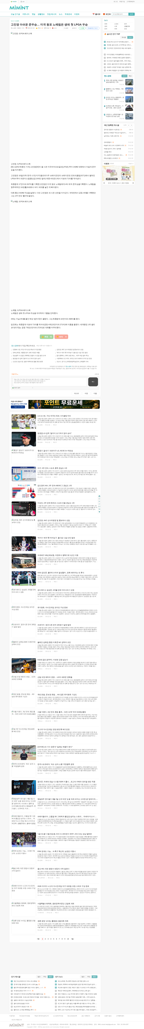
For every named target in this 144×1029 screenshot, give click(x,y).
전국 (105, 29)
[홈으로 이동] (19, 7)
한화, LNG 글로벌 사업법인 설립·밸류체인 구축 (114, 81)
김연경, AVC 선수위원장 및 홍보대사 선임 (70, 349)
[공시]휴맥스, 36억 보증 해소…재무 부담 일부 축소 (73, 355)
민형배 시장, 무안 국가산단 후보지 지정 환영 (27, 349)
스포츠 (116, 24)
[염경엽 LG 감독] (24, 439)
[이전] (104, 182)
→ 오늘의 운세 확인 (18, 407)
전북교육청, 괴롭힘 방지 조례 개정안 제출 (26, 352)
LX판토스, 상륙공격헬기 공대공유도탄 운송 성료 (114, 115)
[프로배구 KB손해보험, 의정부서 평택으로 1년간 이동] (24, 561)
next (99, 506)
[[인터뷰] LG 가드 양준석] (24, 752)
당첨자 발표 (108, 1016)
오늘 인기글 (15, 14)
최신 (130, 76)
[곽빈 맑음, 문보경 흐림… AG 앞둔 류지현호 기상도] (24, 700)
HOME (99, 496)
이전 (86, 393)
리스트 (76, 393)
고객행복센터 (120, 1016)
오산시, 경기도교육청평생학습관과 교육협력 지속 (72, 361)
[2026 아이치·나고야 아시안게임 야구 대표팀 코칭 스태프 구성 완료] (24, 892)
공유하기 (74, 28)
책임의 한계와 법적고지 (41, 1016)
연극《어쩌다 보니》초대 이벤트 (118, 183)
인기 (124, 76)
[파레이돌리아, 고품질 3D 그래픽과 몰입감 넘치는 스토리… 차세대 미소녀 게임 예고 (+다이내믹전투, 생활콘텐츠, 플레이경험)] (24, 822)
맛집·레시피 (51, 14)
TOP (99, 499)
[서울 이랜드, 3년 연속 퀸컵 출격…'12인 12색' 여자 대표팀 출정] (24, 717)
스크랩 (82, 28)
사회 (115, 26)
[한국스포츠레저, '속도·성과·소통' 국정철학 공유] (24, 770)
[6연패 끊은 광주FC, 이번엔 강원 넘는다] (24, 665)
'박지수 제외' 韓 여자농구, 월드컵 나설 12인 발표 (72, 352)
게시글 (124, 37)
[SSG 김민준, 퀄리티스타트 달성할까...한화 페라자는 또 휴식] (24, 578)
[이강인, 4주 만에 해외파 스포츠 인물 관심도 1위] (24, 508)
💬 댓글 (47, 28)
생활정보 (41, 14)
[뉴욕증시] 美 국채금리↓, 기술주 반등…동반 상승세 (114, 107)
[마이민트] (13, 1)
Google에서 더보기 (93, 28)
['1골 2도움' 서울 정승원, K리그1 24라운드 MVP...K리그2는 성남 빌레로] (24, 839)
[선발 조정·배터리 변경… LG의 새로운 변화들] (24, 683)
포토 (125, 29)
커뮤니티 (25, 14)
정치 (125, 24)
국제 (115, 29)
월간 (50, 976)
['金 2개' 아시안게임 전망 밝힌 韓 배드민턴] (24, 735)
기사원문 (66, 28)
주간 (44, 976)
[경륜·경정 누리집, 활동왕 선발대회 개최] (24, 926)
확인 (93, 381)
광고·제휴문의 (86, 1016)
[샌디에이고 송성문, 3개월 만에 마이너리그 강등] (24, 596)
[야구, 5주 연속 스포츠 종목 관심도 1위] (24, 474)
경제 (105, 26)
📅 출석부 (96, 14)
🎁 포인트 (107, 14)
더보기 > (131, 163)
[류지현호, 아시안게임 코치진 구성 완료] (24, 613)
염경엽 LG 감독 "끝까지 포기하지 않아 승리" (27, 358)
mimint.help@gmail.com (108, 1024)
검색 (131, 14)
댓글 (99, 509)
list (99, 504)
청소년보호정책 (72, 1016)
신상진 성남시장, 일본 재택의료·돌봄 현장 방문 (28, 361)
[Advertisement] (112, 8)
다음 (95, 393)
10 (68, 939)
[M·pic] (22, 1)
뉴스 (60, 14)
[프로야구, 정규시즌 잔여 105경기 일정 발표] (24, 630)
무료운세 (68, 14)
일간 (39, 976)
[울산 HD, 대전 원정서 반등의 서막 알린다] (24, 874)
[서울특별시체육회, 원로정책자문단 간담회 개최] (24, 909)
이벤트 (76, 14)
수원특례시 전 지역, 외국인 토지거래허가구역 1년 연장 (74, 358)
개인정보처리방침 (24, 1016)
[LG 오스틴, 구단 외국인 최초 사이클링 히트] (24, 421)
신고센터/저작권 (58, 1016)
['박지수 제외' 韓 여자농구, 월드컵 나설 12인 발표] (24, 543)
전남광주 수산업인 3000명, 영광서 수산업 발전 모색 (29, 355)
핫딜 (33, 14)
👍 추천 (39, 28)
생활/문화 (127, 26)
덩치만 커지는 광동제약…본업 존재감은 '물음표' (115, 98)
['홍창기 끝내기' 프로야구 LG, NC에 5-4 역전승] (24, 456)
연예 (105, 24)
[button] (115, 1)
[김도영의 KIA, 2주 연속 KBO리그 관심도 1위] (24, 491)
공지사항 (97, 1016)
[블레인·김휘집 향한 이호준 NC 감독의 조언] (24, 648)
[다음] (133, 182)
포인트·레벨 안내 (17, 1019)
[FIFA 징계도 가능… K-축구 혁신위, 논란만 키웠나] (24, 857)
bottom (99, 512)
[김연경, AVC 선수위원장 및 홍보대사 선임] (24, 526)
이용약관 (12, 1016)
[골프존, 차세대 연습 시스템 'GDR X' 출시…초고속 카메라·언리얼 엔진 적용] (24, 787)
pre (99, 501)
